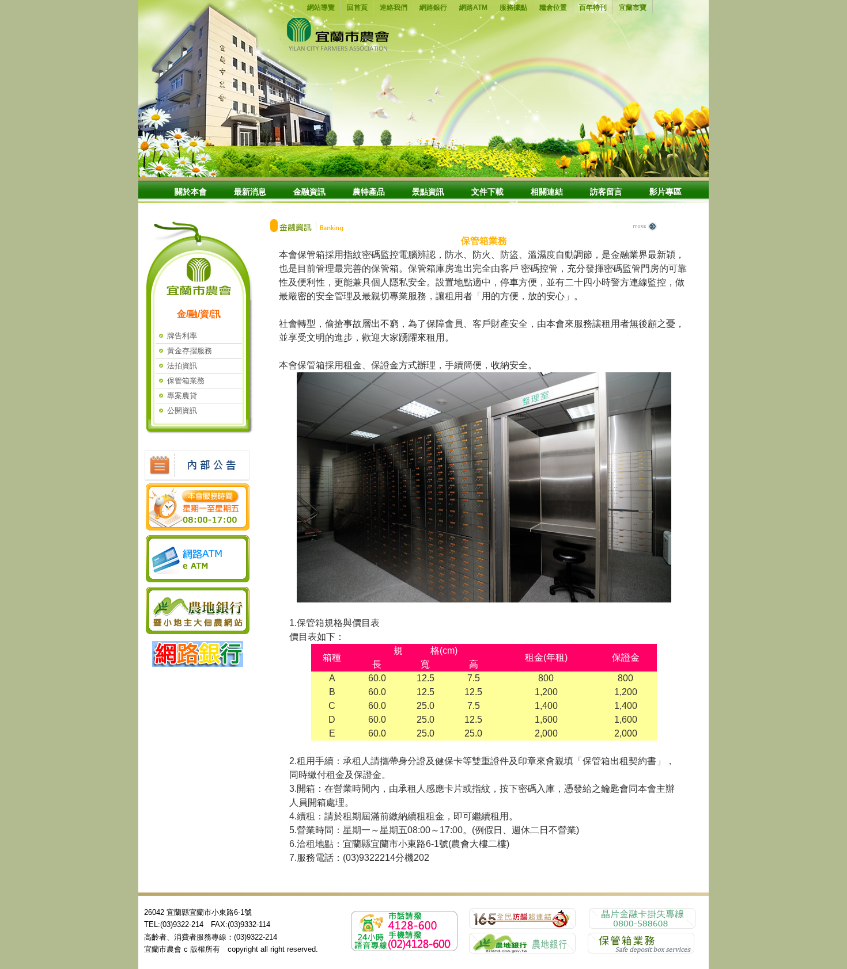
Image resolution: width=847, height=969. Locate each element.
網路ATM (473, 7)
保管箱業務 (186, 380)
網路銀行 (433, 7)
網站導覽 (321, 7)
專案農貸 (182, 395)
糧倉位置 (553, 7)
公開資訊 (182, 410)
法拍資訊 (182, 365)
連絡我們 (393, 7)
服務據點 (513, 7)
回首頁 (357, 7)
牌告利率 (182, 335)
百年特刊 (593, 7)
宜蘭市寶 (632, 7)
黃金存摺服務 (189, 350)
